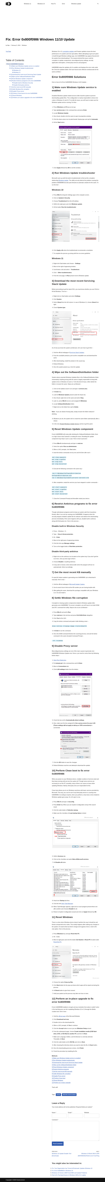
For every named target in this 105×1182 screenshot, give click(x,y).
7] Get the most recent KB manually (20, 87)
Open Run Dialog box (59, 660)
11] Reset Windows (16, 95)
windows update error (69, 1094)
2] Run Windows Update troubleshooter (21, 68)
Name (54, 1112)
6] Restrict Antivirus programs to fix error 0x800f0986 (25, 80)
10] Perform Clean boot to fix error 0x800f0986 (23, 93)
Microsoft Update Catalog (77, 584)
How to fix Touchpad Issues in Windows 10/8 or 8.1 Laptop (69, 1175)
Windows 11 (27, 3)
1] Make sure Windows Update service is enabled (24, 66)
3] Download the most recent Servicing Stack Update (25, 74)
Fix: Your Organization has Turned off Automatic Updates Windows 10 (72, 1168)
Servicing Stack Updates (77, 352)
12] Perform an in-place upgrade (61, 1082)
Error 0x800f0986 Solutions (16, 64)
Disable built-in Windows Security (23, 83)
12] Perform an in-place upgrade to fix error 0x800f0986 (26, 97)
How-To (53, 3)
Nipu (8, 45)
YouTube (8, 51)
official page (62, 1016)
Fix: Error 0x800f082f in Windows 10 (62, 1170)
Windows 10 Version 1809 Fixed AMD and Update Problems (69, 1173)
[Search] (97, 3)
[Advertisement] (40, 24)
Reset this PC (57, 942)
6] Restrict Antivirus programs (60, 1069)
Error (63, 3)
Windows (24, 45)
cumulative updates (68, 51)
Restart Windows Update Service (69, 424)
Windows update (76, 3)
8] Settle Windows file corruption (19, 89)
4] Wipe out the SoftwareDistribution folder (22, 76)
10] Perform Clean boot (58, 1078)
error (58, 1094)
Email (70, 1112)
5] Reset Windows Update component (21, 78)
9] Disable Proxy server (17, 91)
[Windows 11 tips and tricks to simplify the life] (8, 3)
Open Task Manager (67, 903)
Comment (55, 1119)
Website (86, 1112)
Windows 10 (41, 3)
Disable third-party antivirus (21, 85)
